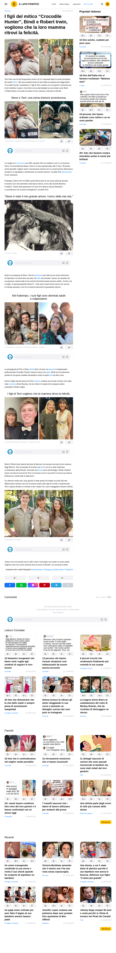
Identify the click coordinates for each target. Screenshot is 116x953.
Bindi (32, 369)
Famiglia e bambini (11, 713)
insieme (12, 384)
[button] (15, 578)
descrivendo (67, 172)
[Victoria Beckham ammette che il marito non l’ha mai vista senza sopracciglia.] (58, 850)
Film (81, 775)
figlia (48, 372)
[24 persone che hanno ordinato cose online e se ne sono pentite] (95, 99)
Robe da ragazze (86, 813)
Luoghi (81, 85)
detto (39, 278)
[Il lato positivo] (25, 4)
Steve (15, 82)
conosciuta (20, 163)
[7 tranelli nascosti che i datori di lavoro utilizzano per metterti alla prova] (58, 788)
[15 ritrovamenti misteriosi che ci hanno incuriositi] (58, 744)
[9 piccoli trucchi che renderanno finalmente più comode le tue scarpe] (95, 643)
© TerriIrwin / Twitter (11, 253)
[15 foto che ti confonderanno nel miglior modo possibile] (20, 744)
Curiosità (82, 47)
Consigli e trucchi (86, 668)
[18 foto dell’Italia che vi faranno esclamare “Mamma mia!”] (95, 60)
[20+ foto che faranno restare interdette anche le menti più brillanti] (95, 138)
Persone (8, 11)
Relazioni (45, 923)
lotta (51, 375)
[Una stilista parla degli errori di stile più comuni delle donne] (95, 788)
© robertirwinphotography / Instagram (33, 141)
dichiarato (38, 275)
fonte (40, 470)
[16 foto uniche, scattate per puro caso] (95, 25)
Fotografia (8, 816)
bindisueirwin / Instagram (42, 570)
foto (42, 467)
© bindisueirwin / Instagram (13, 141)
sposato (52, 369)
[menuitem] (54, 4)
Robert (37, 381)
